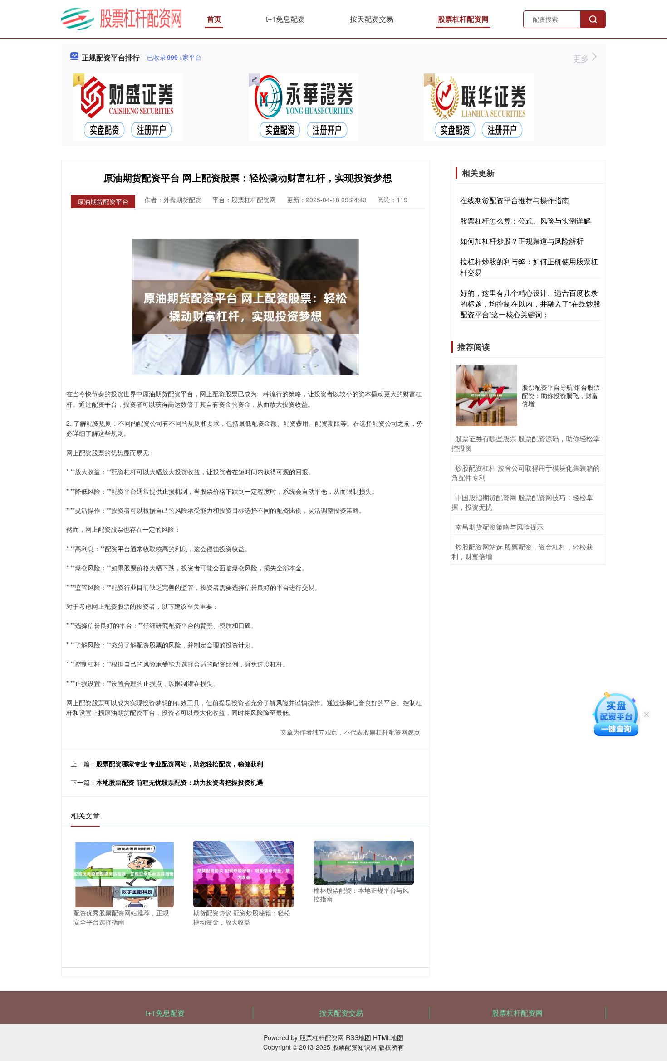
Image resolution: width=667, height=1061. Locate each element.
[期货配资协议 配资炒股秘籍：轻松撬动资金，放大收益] (243, 872)
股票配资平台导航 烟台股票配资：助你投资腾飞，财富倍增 (561, 395)
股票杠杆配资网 (463, 19)
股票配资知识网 (354, 1046)
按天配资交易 (371, 19)
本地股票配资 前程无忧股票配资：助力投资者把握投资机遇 (179, 782)
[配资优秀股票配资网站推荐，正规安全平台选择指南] (124, 872)
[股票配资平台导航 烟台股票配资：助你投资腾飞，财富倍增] (486, 395)
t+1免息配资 (285, 19)
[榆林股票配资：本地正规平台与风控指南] (364, 861)
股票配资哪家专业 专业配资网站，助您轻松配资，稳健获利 (179, 763)
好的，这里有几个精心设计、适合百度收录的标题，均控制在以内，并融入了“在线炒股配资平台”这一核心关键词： (530, 303)
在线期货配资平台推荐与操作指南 (514, 200)
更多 (582, 58)
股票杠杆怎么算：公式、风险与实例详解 (525, 220)
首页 (214, 19)
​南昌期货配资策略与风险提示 (499, 526)
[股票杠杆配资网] (121, 18)
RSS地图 (358, 1037)
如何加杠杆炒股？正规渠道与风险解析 (522, 241)
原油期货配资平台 (103, 201)
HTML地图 (388, 1037)
